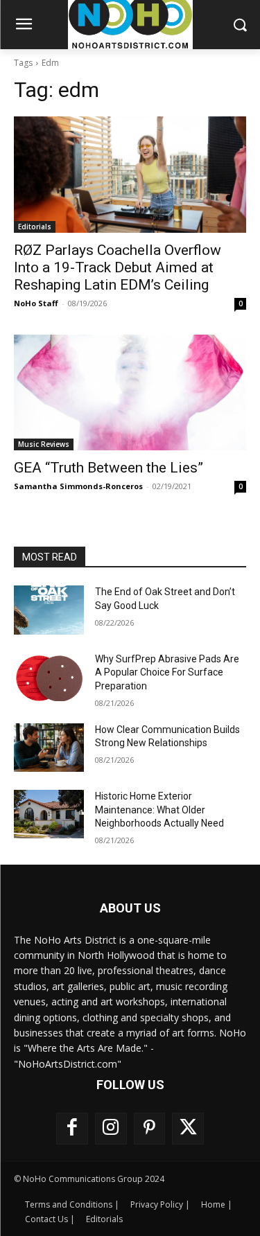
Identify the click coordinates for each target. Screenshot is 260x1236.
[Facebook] (72, 1129)
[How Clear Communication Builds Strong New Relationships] (49, 747)
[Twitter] (188, 1129)
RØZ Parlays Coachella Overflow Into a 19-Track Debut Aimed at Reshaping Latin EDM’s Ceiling (117, 267)
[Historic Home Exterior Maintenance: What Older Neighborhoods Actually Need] (49, 814)
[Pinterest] (150, 1129)
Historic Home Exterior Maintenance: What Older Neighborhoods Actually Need (159, 810)
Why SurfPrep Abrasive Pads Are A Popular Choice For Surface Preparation (167, 672)
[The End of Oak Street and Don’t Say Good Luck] (49, 609)
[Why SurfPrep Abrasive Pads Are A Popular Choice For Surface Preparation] (49, 677)
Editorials (34, 226)
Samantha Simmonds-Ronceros (78, 486)
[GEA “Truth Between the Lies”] (130, 393)
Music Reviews (43, 444)
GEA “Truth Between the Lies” (108, 467)
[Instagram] (111, 1129)
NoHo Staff (36, 303)
